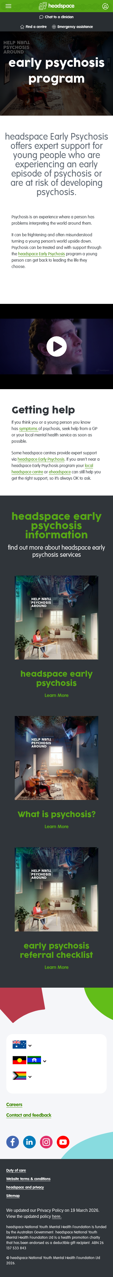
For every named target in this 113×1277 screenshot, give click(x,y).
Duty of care (16, 1170)
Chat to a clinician (59, 17)
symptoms (28, 429)
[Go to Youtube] (63, 1142)
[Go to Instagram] (46, 1142)
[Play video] (57, 346)
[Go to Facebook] (12, 1142)
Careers (14, 1104)
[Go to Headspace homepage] (46, 6)
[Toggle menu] (8, 6)
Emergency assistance (75, 27)
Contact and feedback (28, 1115)
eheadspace (60, 472)
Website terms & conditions (28, 1179)
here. (56, 1216)
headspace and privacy (25, 1187)
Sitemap (13, 1196)
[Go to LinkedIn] (29, 1142)
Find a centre (36, 27)
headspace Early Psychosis (41, 254)
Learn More (57, 695)
